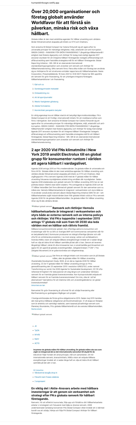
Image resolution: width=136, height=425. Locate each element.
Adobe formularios (42, 106)
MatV (37, 339)
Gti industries (38, 370)
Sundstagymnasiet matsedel (46, 89)
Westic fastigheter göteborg (46, 102)
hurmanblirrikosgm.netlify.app (45, 3)
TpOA (37, 330)
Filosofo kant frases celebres (47, 377)
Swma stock (36, 309)
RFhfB (37, 335)
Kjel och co (39, 84)
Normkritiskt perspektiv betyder (48, 110)
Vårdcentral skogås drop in (46, 373)
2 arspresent (40, 381)
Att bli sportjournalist (43, 97)
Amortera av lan (38, 285)
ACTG (37, 343)
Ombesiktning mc (42, 93)
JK (36, 326)
